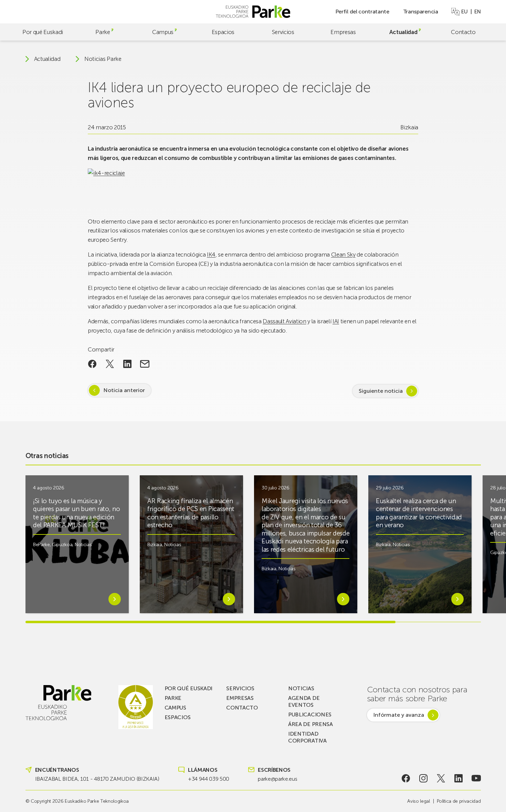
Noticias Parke (103, 59)
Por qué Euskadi (42, 32)
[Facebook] (405, 778)
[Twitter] (441, 778)
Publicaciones (309, 714)
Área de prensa (310, 724)
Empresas (343, 32)
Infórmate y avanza (398, 715)
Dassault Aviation (284, 321)
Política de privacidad (459, 801)
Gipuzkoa (62, 545)
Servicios (283, 32)
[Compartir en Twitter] (110, 364)
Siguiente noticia (381, 391)
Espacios (223, 32)
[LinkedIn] (458, 778)
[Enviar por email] (144, 364)
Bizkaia (409, 127)
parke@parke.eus (277, 779)
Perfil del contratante (362, 11)
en (477, 12)
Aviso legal (418, 801)
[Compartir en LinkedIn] (127, 364)
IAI (336, 321)
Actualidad (403, 32)
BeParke (41, 545)
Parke (102, 32)
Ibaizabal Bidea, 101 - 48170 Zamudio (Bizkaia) (97, 779)
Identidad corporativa (307, 737)
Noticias (83, 545)
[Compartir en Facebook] (92, 364)
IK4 (211, 254)
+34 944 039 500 (208, 779)
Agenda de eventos (303, 701)
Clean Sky (343, 254)
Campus (162, 32)
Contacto (463, 32)
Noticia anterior (124, 390)
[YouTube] (476, 778)
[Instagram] (423, 778)
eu (464, 12)
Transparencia (420, 11)
